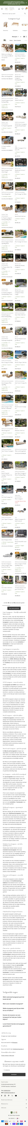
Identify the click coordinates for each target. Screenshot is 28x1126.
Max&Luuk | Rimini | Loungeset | (20, 266)
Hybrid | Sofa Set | (19, 100)
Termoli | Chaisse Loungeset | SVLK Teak (20, 588)
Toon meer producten (14, 608)
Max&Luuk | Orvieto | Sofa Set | (20, 171)
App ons (3, 1039)
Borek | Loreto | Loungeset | (20, 407)
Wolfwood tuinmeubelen (7, 74)
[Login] (19, 9)
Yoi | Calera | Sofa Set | (7, 587)
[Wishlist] (22, 9)
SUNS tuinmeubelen (20, 54)
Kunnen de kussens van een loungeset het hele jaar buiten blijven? (12, 1017)
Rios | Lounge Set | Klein (7, 362)
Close (26, 3)
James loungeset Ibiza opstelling (6, 383)
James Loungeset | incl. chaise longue (7, 171)
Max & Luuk (18, 74)
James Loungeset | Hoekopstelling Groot (20, 564)
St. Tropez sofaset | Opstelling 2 (7, 268)
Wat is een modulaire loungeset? (13, 1004)
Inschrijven (14, 1074)
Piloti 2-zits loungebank (7, 76)
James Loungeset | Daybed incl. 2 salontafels (7, 407)
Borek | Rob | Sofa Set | (20, 216)
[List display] (26, 37)
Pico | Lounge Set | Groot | (21, 242)
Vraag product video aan (7, 1055)
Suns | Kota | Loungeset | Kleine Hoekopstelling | (20, 474)
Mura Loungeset (19, 499)
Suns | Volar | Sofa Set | (20, 315)
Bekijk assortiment (2, 8)
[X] (12, 1095)
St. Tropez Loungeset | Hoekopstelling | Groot (7, 293)
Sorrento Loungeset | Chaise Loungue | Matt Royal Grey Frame (7, 565)
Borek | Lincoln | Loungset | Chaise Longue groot (7, 474)
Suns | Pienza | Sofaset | (20, 56)
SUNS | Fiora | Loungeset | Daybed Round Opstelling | (21, 125)
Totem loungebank (6, 194)
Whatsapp (14, 1042)
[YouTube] (16, 1095)
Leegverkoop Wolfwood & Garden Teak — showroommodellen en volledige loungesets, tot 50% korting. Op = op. (14, 3)
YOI (16, 146)
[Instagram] (5, 1095)
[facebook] (1, 1095)
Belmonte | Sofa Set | (19, 430)
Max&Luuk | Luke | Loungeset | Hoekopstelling (19, 78)
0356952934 (6, 1090)
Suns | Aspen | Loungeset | (7, 520)
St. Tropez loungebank (7, 126)
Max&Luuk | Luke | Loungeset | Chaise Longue (19, 292)
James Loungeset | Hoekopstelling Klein (7, 242)
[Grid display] (24, 37)
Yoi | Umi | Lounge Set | (7, 497)
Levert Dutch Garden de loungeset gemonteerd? (13, 1025)
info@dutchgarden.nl (18, 1049)
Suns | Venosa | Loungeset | (7, 452)
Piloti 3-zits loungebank (20, 451)
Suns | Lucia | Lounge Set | (21, 383)
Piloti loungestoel (6, 430)
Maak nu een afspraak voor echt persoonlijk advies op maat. (7, 55)
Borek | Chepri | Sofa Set (20, 362)
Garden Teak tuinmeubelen (5, 123)
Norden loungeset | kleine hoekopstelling (6, 315)
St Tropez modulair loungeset (6, 147)
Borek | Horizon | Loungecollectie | (20, 339)
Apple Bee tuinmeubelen (18, 496)
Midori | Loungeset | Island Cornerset (20, 520)
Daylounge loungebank (7, 340)
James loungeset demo (7, 540)
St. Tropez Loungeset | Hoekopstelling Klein (7, 218)
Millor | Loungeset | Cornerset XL (20, 149)
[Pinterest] (8, 1095)
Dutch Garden (17, 40)
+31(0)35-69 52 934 (6, 1033)
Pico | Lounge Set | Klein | (20, 195)
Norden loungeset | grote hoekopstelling (7, 101)
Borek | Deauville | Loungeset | (21, 542)
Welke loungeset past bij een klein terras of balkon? (13, 1009)
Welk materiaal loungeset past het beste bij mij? (13, 998)
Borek (11, 40)
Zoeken (25, 13)
